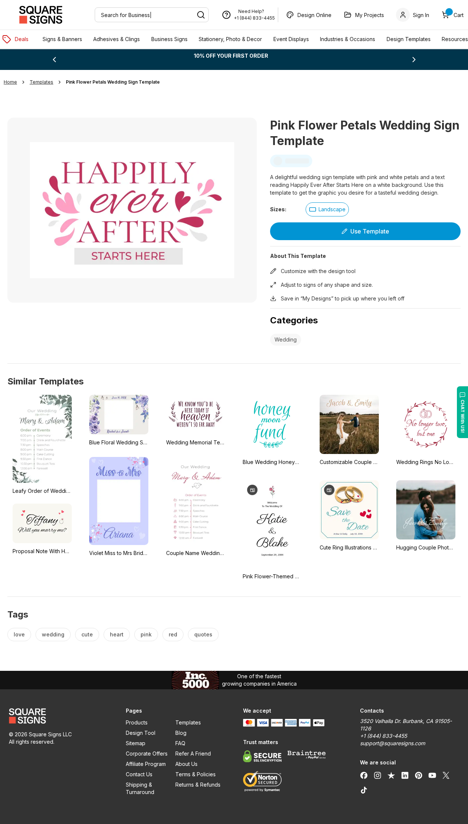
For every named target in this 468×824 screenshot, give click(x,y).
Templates (188, 722)
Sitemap (135, 743)
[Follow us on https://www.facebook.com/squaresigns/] (364, 775)
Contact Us (139, 774)
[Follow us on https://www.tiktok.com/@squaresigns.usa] (364, 790)
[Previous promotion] (54, 59)
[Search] (200, 14)
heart (117, 634)
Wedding (286, 339)
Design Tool (140, 733)
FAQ (180, 743)
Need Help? (251, 11)
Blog (180, 733)
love (19, 634)
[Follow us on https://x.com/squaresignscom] (446, 775)
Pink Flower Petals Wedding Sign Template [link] (113, 82)
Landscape (332, 209)
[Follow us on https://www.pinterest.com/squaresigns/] (418, 775)
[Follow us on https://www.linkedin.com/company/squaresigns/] (405, 775)
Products (137, 722)
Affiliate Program (146, 764)
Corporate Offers (147, 753)
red (173, 634)
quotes (203, 634)
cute (87, 634)
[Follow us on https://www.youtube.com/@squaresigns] (432, 775)
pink (146, 634)
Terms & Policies (195, 774)
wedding (53, 634)
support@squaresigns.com (392, 743)
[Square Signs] (40, 15)
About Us (186, 764)
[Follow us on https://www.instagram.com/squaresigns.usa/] (377, 775)
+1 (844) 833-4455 (254, 18)
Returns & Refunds (197, 784)
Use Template (369, 231)
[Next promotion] (414, 59)
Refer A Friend (193, 753)
